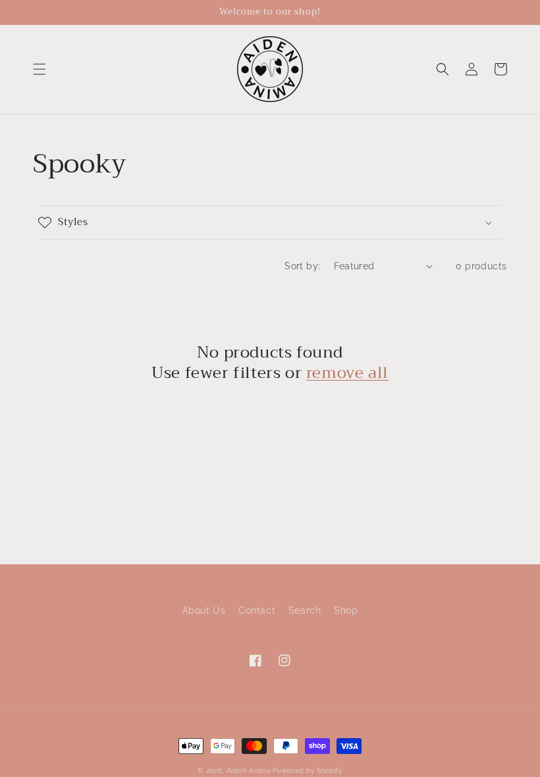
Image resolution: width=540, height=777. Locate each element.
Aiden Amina (249, 770)
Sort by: (302, 266)
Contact (256, 610)
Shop (346, 610)
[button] (39, 69)
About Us (204, 610)
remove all (347, 373)
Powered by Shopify (307, 770)
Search (304, 610)
